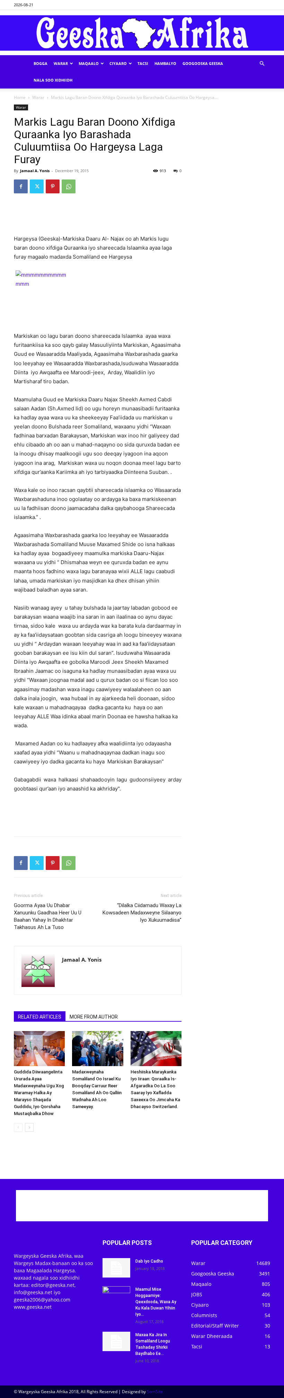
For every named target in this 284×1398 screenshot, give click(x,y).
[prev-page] (18, 1127)
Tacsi (142, 63)
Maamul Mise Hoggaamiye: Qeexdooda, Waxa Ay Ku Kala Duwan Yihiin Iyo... (155, 1302)
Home (20, 97)
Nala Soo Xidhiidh (53, 80)
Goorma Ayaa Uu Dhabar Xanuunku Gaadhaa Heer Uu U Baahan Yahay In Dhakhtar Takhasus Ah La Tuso (47, 916)
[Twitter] (37, 186)
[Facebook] (21, 186)
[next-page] (29, 1127)
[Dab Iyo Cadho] (116, 1268)
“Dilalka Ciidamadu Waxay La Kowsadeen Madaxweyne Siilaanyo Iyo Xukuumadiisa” (142, 912)
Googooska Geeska (203, 63)
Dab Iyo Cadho (149, 1261)
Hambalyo (165, 63)
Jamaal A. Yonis (35, 170)
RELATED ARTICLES (39, 1017)
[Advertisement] (98, 216)
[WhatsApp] (69, 186)
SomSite (155, 1392)
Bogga (40, 63)
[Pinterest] (53, 186)
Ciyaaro (118, 63)
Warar (61, 63)
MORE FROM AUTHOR (94, 1017)
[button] (262, 63)
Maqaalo (89, 63)
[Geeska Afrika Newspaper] (142, 33)
